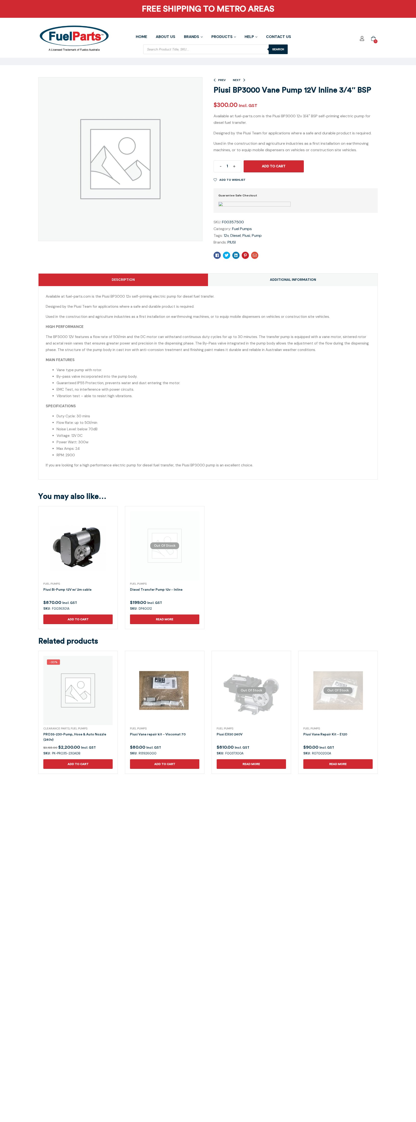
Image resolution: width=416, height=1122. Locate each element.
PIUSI (232, 242)
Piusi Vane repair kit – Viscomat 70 (158, 734)
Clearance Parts (56, 728)
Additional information (293, 279)
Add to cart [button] (78, 619)
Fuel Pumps (242, 228)
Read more (164, 619)
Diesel (235, 235)
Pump (257, 235)
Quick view (72, 551)
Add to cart (274, 166)
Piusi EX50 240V (229, 734)
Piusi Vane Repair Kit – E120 (325, 734)
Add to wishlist (232, 180)
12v (226, 235)
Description (123, 279)
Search (278, 49)
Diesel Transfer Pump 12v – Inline (156, 589)
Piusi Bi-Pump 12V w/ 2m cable (67, 589)
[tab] (123, 280)
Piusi (246, 235)
